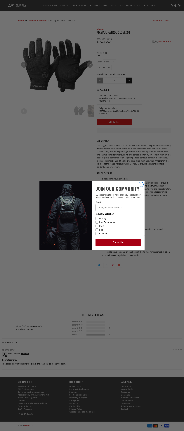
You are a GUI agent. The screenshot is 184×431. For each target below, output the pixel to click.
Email (98, 202)
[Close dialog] (141, 184)
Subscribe (118, 242)
